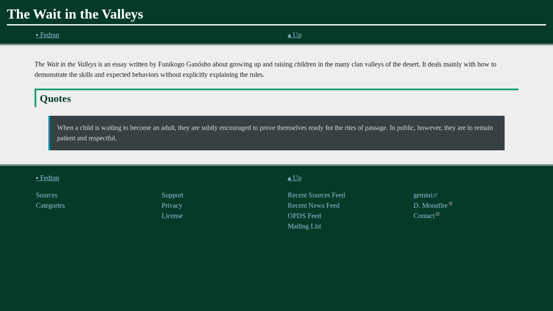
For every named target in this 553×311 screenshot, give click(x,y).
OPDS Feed (304, 215)
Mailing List (304, 226)
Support (172, 195)
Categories (50, 205)
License (172, 215)
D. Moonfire (430, 205)
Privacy (172, 205)
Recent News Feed (314, 205)
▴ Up (295, 34)
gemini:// (425, 195)
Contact (424, 215)
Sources (46, 195)
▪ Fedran (47, 34)
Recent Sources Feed (316, 195)
